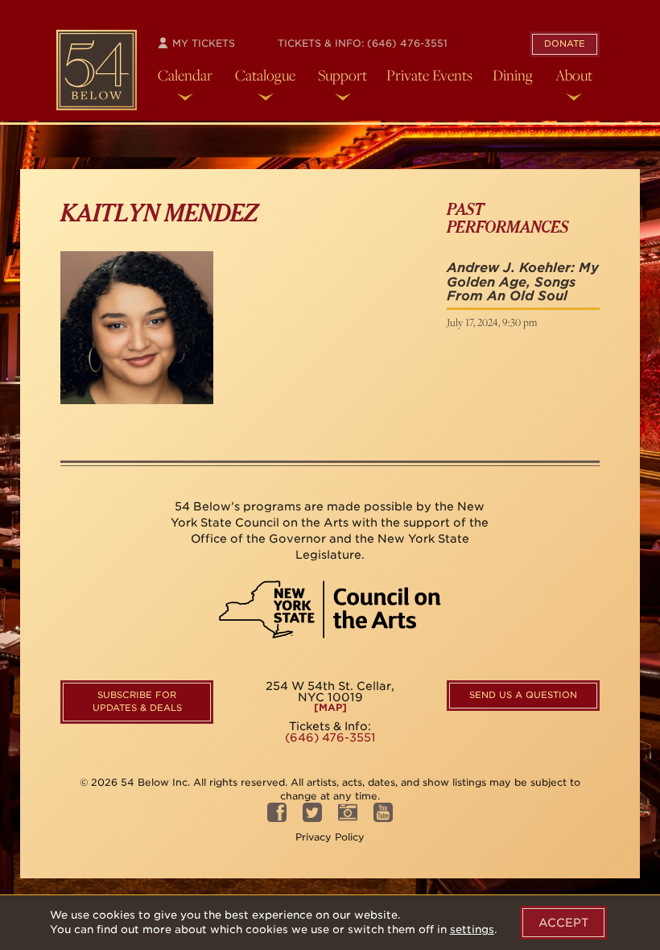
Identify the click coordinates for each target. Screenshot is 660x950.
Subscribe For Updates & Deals (137, 701)
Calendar (185, 75)
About (573, 75)
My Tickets (202, 43)
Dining (513, 75)
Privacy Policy (330, 837)
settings (472, 929)
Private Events (429, 75)
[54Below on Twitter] (312, 817)
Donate (564, 43)
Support (342, 75)
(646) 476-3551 (407, 43)
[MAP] (330, 707)
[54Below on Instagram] (347, 817)
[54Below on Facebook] (277, 817)
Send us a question (523, 694)
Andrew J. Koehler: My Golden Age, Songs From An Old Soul (523, 282)
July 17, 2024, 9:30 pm (492, 322)
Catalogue (265, 75)
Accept (563, 922)
